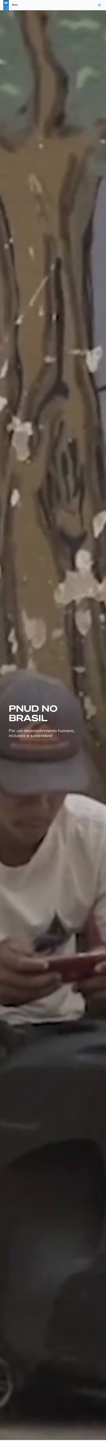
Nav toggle (99, 5)
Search (95, 5)
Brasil (15, 4)
